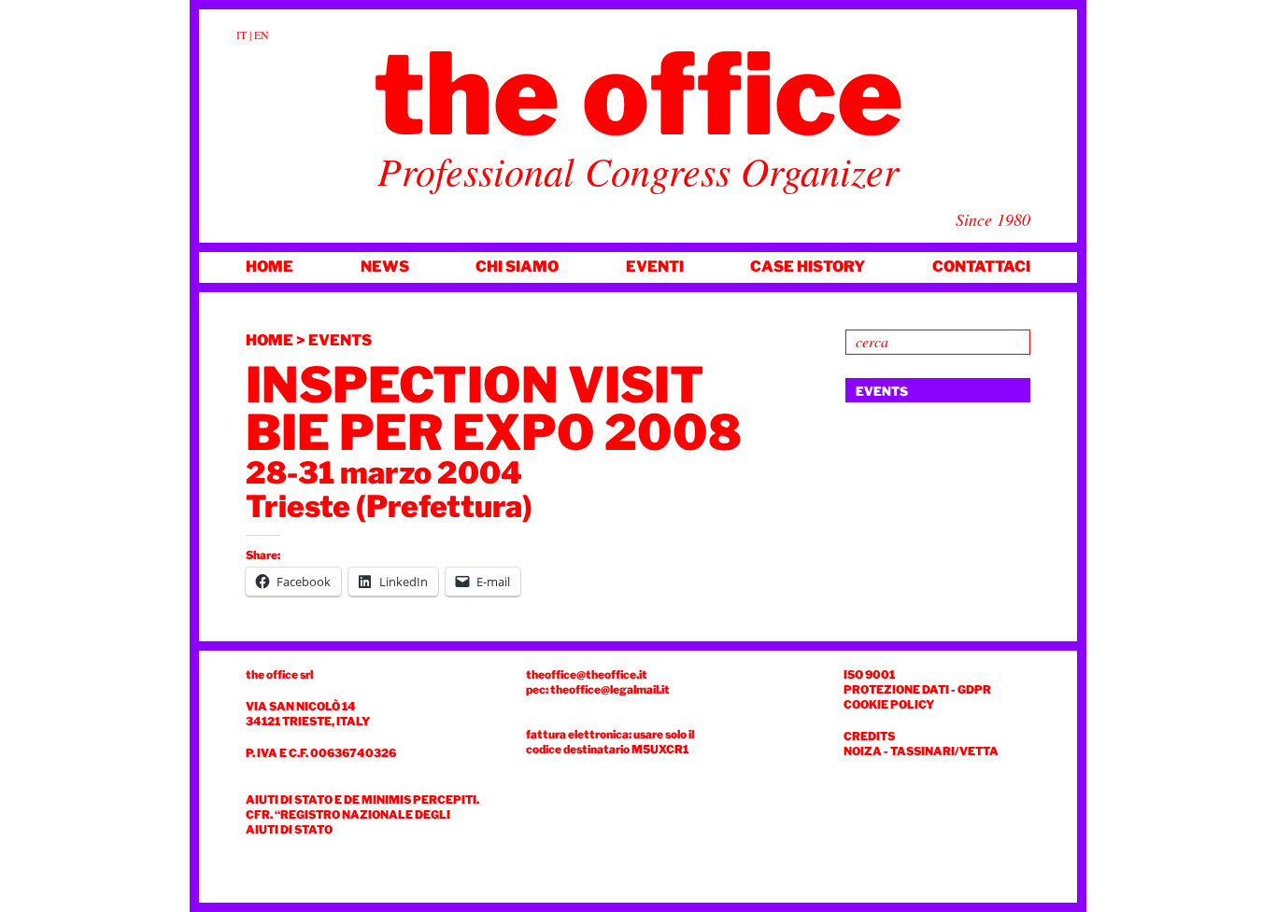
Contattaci (981, 266)
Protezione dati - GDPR (917, 689)
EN (261, 34)
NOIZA (863, 751)
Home (269, 266)
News (385, 266)
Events (340, 340)
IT (241, 34)
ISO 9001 (869, 674)
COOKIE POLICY (889, 704)
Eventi (655, 266)
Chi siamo (517, 266)
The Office (638, 94)
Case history (807, 266)
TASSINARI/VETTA (944, 751)
